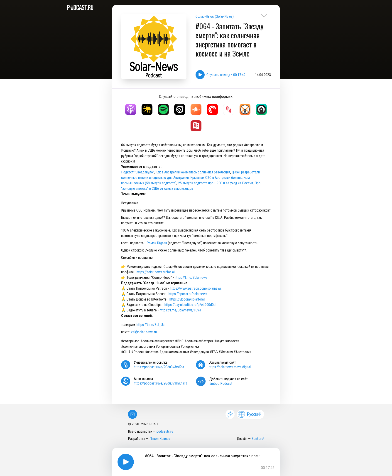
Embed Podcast (220, 383)
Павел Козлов (159, 439)
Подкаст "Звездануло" (137, 172)
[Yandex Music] (147, 109)
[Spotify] (163, 109)
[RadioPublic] (196, 125)
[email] (132, 414)
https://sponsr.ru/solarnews (188, 294)
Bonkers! (258, 439)
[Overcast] (245, 109)
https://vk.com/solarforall (187, 299)
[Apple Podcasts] (130, 109)
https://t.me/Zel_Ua (150, 325)
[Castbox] (196, 109)
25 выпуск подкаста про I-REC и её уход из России (215, 183)
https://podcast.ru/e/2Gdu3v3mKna (159, 367)
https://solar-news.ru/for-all (156, 272)
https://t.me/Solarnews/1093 (180, 310)
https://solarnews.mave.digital (230, 367)
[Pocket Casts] (212, 109)
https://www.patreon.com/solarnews (196, 288)
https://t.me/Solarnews (191, 277)
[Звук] (179, 109)
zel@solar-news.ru (144, 332)
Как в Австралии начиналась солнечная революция (193, 172)
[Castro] (261, 109)
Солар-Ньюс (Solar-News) (215, 16)
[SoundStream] (228, 109)
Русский (254, 414)
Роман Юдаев (157, 243)
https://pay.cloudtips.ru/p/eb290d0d (190, 305)
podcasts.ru (165, 431)
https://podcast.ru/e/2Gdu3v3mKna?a (160, 383)
